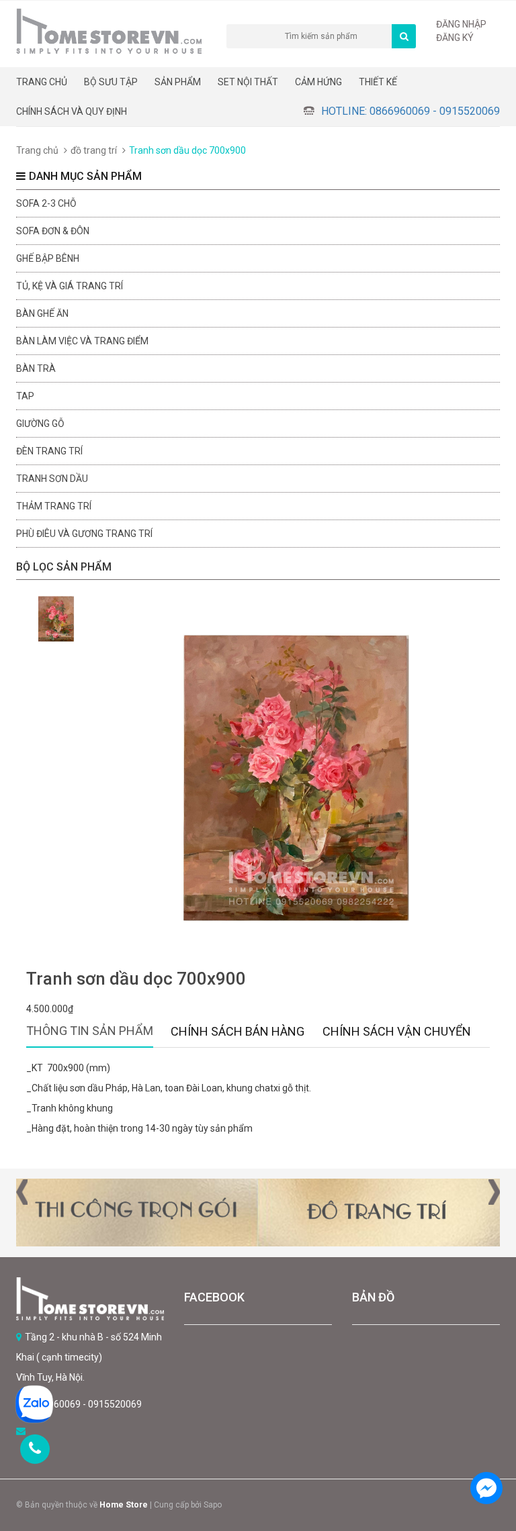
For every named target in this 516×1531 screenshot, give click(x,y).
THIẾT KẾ (378, 82)
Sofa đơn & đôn (52, 231)
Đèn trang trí (49, 451)
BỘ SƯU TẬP (111, 82)
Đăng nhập (461, 24)
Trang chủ (41, 82)
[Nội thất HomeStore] (90, 1298)
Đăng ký (455, 37)
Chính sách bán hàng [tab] (237, 1031)
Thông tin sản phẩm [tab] (89, 1031)
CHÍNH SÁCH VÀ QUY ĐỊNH (71, 111)
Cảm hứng (318, 82)
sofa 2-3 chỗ (46, 203)
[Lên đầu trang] (485, 1450)
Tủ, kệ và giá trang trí (69, 286)
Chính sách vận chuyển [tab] (396, 1031)
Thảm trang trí (53, 506)
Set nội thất (248, 82)
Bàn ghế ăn (42, 313)
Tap (25, 396)
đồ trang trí (94, 150)
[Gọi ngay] (35, 1449)
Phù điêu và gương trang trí (84, 533)
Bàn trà (36, 368)
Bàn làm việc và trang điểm (82, 341)
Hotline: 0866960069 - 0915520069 (410, 111)
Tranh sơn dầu (52, 478)
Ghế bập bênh (47, 258)
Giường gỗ (40, 423)
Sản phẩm (178, 82)
